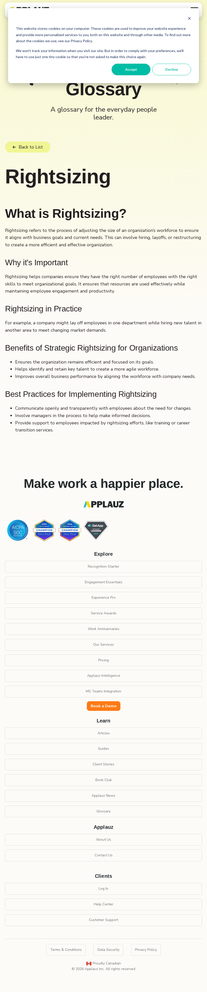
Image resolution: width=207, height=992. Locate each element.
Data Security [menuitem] (108, 949)
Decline (171, 69)
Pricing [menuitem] (103, 660)
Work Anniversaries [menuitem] (103, 628)
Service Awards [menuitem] (103, 613)
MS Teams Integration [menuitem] (103, 691)
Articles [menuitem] (103, 733)
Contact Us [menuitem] (104, 855)
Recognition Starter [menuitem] (103, 566)
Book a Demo (104, 706)
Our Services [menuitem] (103, 644)
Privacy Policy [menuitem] (146, 949)
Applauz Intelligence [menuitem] (103, 675)
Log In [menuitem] (103, 888)
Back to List (31, 147)
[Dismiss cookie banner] (189, 19)
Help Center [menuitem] (103, 904)
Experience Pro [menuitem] (104, 597)
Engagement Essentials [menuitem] (103, 582)
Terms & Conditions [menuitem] (66, 949)
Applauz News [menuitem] (103, 795)
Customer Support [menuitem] (103, 919)
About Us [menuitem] (103, 839)
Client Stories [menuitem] (103, 764)
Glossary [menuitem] (103, 811)
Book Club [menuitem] (103, 780)
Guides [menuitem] (103, 748)
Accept (131, 69)
